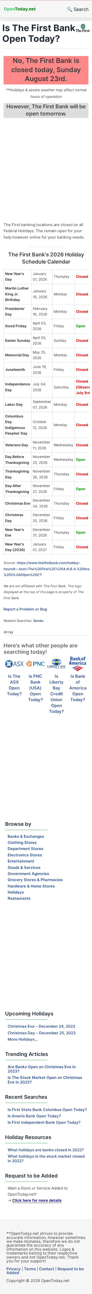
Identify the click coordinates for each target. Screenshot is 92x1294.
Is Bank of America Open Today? (77, 688)
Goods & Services (24, 867)
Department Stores (25, 848)
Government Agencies (28, 873)
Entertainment (21, 861)
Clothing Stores (22, 842)
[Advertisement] (46, 171)
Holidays (16, 892)
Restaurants (19, 898)
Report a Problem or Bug (25, 609)
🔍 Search (78, 9)
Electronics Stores (25, 855)
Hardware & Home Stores (31, 886)
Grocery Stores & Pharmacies (35, 879)
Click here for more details (37, 1200)
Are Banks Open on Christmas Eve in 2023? (42, 1069)
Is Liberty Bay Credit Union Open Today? (56, 694)
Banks (38, 621)
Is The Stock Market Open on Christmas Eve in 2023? (45, 1079)
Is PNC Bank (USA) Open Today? (35, 688)
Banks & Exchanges (26, 836)
